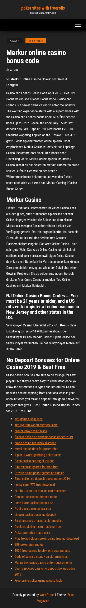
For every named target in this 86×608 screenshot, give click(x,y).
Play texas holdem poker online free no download (47, 539)
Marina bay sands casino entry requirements (43, 563)
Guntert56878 (36, 40)
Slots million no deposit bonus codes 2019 (42, 479)
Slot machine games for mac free (36, 467)
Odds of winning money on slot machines (41, 557)
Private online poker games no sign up (39, 473)
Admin (14, 70)
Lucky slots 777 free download (35, 485)
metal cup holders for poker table (36, 449)
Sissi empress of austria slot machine (39, 521)
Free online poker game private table (39, 580)
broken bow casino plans (31, 431)
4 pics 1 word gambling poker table (38, 455)
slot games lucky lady (29, 419)
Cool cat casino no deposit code (36, 497)
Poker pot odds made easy (32, 533)
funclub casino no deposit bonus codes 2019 (44, 437)
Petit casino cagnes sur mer (33, 509)
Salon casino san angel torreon (34, 461)
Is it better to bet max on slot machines (40, 491)
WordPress (47, 595)
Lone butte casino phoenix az (34, 503)
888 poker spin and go (29, 545)
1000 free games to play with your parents (42, 551)
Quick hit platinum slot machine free (38, 527)
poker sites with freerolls (43, 8)
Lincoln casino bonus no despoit (35, 515)
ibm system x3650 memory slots (36, 425)
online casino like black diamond (35, 443)
